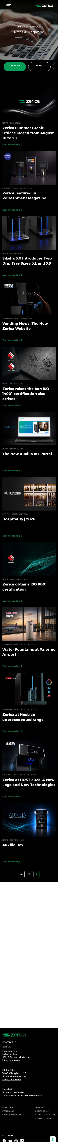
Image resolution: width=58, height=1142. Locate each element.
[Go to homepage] (44, 5)
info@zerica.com (11, 1060)
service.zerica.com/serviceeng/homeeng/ (27, 1095)
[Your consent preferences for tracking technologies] (53, 1139)
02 (29, 874)
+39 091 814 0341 (16, 1092)
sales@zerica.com (11, 1079)
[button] (8, 5)
